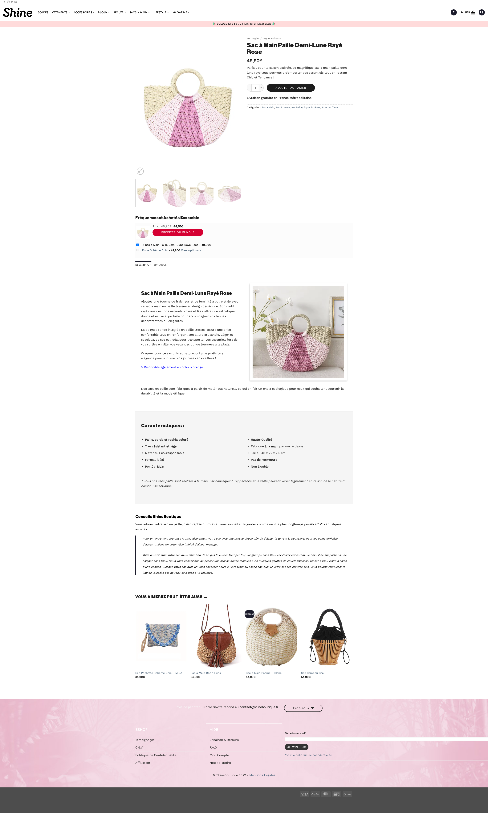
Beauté (118, 12)
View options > (191, 250)
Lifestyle (160, 12)
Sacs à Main (138, 12)
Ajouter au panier (290, 88)
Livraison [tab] (160, 265)
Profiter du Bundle (177, 232)
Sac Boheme (282, 107)
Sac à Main (268, 107)
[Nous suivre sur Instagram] (8, 2)
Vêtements (59, 12)
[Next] (234, 105)
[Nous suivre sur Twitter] (12, 2)
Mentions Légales (262, 775)
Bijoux (102, 12)
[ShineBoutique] (17, 12)
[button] (454, 12)
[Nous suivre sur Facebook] (5, 2)
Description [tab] (143, 265)
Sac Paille (297, 107)
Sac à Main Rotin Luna (206, 672)
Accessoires (82, 12)
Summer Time (329, 107)
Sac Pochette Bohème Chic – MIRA (158, 672)
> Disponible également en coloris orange (172, 367)
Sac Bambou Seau (313, 672)
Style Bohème (272, 38)
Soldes (43, 12)
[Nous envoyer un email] (15, 2)
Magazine (180, 12)
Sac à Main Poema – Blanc (264, 672)
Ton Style (253, 38)
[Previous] (142, 105)
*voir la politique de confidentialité (308, 755)
